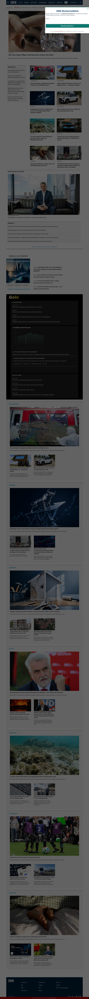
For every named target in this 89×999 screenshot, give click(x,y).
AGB (68, 31)
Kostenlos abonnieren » (67, 26)
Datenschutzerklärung (59, 31)
